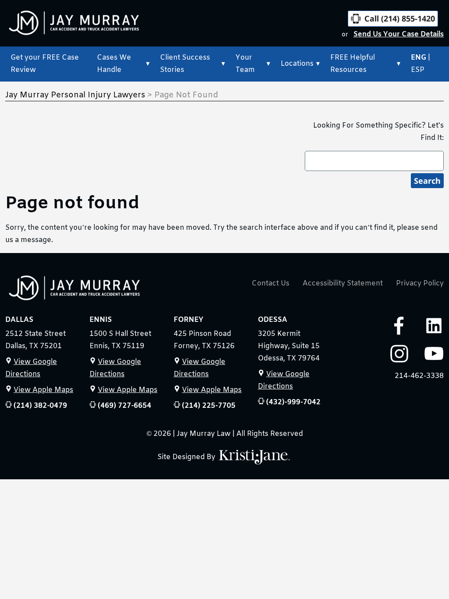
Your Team (245, 64)
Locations (297, 63)
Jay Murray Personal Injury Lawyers (75, 95)
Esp (417, 70)
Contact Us (270, 283)
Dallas (19, 319)
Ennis (100, 319)
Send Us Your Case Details (398, 34)
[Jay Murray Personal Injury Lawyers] (74, 290)
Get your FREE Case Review (45, 64)
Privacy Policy (420, 283)
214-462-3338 (419, 376)
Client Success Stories (185, 64)
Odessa (272, 319)
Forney (188, 319)
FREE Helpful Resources (352, 64)
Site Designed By (187, 457)
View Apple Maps (43, 390)
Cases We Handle (114, 64)
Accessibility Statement (343, 283)
